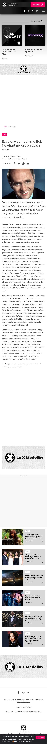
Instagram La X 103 (28, 11)
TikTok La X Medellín (37, 11)
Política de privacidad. (23, 702)
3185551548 (10, 712)
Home (5, 126)
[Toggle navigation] (43, 11)
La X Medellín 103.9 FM (4, 4)
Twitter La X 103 (33, 11)
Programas (35, 21)
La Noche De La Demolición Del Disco (9, 51)
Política (29, 741)
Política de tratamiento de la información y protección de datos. (23, 699)
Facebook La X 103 (24, 11)
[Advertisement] (23, 99)
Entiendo (40, 737)
